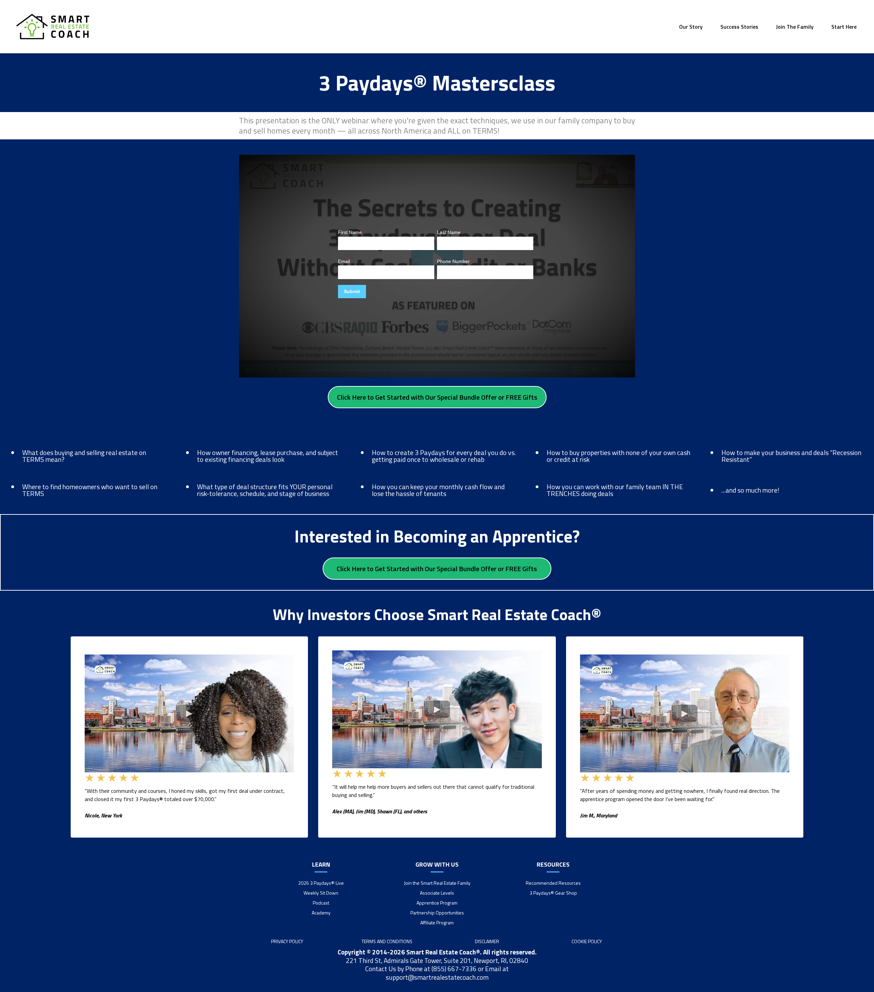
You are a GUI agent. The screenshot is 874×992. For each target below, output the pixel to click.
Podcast (321, 902)
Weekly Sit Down (321, 892)
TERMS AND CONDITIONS (387, 941)
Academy (321, 912)
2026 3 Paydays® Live (321, 882)
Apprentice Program (437, 902)
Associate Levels (437, 892)
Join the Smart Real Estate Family (437, 882)
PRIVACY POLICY (287, 941)
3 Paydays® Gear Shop (553, 892)
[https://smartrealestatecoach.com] (52, 26)
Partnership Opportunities (437, 912)
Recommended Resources (553, 882)
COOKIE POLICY (587, 941)
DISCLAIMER (487, 941)
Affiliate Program (437, 922)
